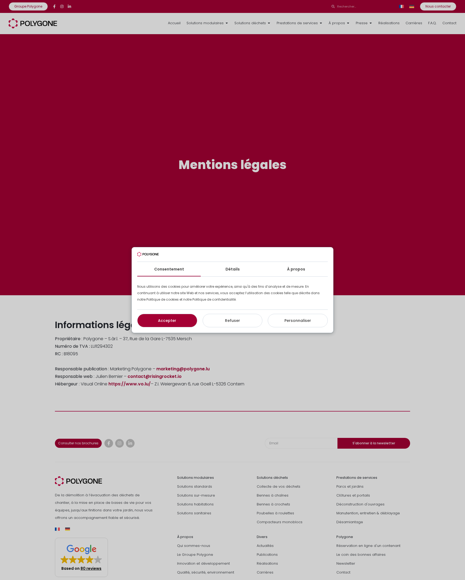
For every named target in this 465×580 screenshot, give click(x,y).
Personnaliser (297, 320)
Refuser (232, 320)
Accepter (167, 320)
